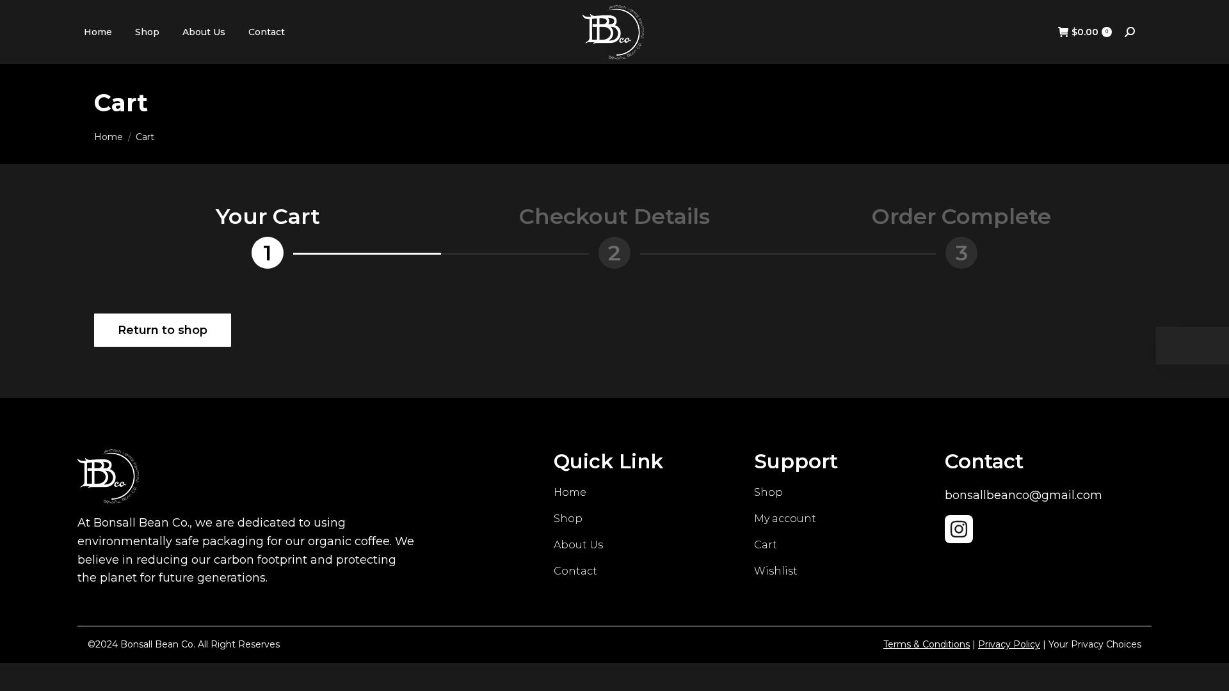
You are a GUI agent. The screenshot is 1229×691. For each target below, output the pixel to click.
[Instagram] (959, 529)
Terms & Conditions (926, 644)
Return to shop (162, 330)
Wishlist (776, 571)
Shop (568, 518)
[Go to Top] (1210, 672)
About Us (578, 545)
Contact (575, 571)
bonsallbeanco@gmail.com (1023, 495)
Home (570, 492)
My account (785, 518)
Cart (765, 545)
